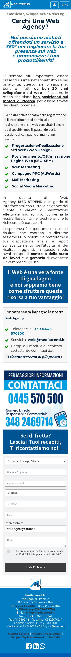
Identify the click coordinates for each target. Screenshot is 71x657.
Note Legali (52, 633)
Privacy (37, 633)
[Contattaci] (35, 398)
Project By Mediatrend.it (29, 637)
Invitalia (54, 637)
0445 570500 (25, 605)
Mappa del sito (18, 633)
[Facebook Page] (29, 647)
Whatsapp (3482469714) (37, 609)
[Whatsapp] (42, 647)
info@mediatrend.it (40, 612)
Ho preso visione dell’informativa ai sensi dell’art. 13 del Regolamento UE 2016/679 (39, 552)
